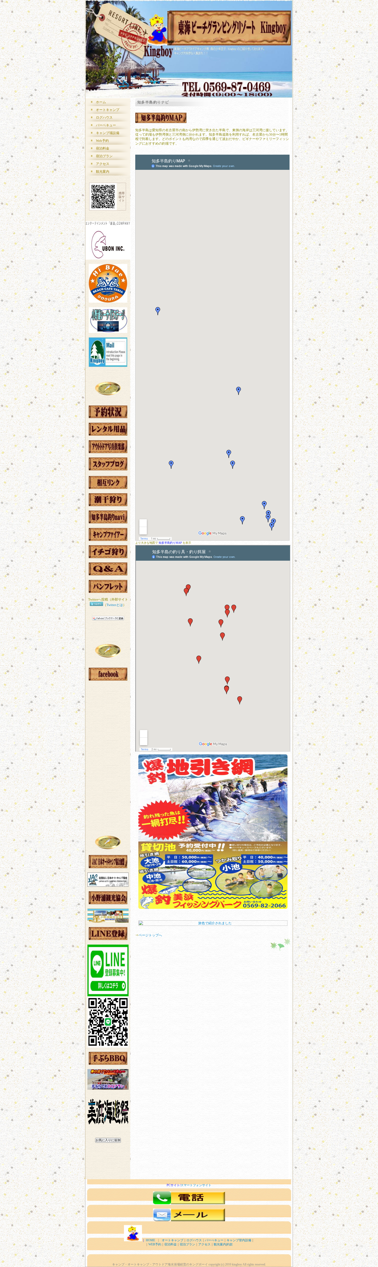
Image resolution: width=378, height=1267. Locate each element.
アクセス (102, 164)
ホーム (101, 102)
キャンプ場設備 (107, 133)
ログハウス (104, 117)
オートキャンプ (107, 110)
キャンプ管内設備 (239, 1240)
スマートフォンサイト (196, 1185)
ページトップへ (150, 935)
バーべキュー (214, 1240)
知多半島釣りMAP (170, 542)
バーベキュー (106, 125)
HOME (151, 1240)
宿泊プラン (104, 156)
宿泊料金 (102, 148)
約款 (230, 1244)
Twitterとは (114, 605)
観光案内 (102, 171)
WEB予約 (154, 1244)
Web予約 (102, 141)
